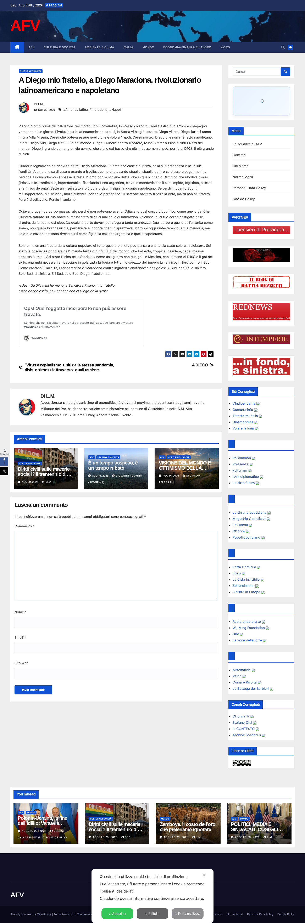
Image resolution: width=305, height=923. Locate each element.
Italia (128, 47)
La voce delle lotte (248, 640)
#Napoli (115, 109)
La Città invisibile (247, 579)
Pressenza (241, 464)
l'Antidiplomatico (246, 476)
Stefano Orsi (243, 722)
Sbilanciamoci (244, 586)
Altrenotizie (242, 670)
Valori (238, 676)
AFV (25, 25)
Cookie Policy (244, 199)
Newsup (67, 914)
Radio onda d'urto (247, 621)
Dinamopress (243, 422)
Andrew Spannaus (247, 735)
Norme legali (243, 177)
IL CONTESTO (244, 729)
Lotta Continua (245, 567)
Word (225, 47)
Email (20, 637)
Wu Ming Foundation (249, 628)
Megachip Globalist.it (250, 519)
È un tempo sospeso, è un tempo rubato (113, 465)
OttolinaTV (241, 716)
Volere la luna (244, 428)
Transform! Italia (246, 416)
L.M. (40, 104)
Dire (236, 634)
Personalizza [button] (189, 913)
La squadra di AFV (247, 144)
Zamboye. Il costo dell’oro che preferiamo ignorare (187, 826)
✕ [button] (203, 875)
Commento (25, 526)
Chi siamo (241, 166)
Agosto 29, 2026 (34, 830)
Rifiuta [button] (154, 913)
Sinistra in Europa (247, 592)
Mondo (148, 47)
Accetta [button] (119, 913)
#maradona (98, 109)
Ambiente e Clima (99, 47)
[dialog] (153, 896)
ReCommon (242, 458)
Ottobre (239, 531)
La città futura (244, 483)
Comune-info (243, 409)
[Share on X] (4, 471)
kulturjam (240, 470)
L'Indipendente (244, 403)
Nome (21, 612)
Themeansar (85, 914)
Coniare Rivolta (245, 682)
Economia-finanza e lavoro (187, 47)
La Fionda (241, 525)
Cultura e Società (60, 47)
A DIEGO (200, 365)
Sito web (21, 663)
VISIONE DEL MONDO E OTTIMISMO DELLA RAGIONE (185, 468)
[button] (283, 47)
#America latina (75, 109)
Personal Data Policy (249, 188)
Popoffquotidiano (247, 537)
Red (48, 481)
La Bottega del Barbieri (251, 688)
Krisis (237, 573)
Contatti (239, 155)
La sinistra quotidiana (250, 512)
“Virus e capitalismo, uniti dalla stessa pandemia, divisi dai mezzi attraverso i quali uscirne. (69, 367)
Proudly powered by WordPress (31, 914)
